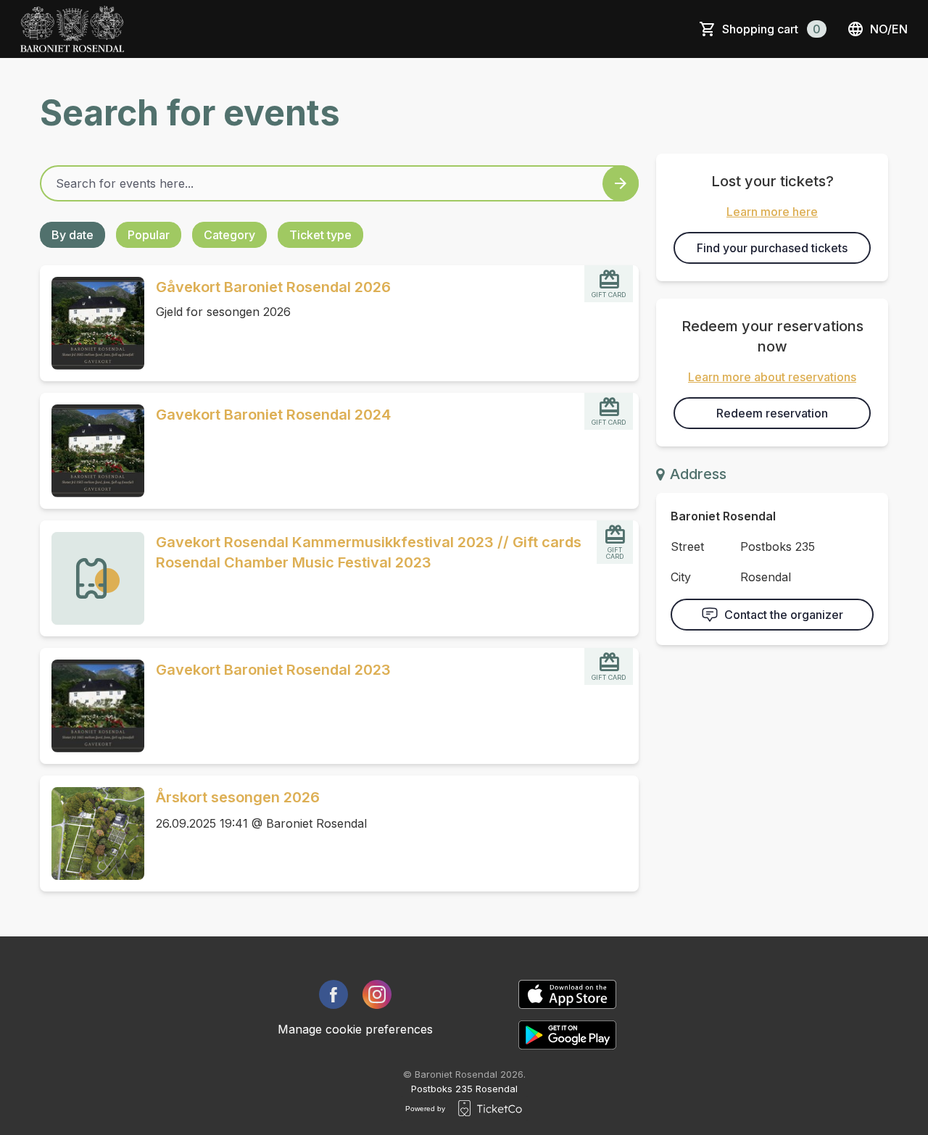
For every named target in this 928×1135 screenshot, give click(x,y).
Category (229, 235)
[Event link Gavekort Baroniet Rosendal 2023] (92, 706)
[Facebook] (333, 994)
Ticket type (320, 235)
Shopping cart (771, 29)
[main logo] (72, 29)
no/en (889, 29)
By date (72, 235)
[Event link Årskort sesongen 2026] (92, 833)
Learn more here (772, 211)
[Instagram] (377, 994)
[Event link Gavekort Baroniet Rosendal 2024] (92, 451)
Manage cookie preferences (355, 1029)
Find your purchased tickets (772, 248)
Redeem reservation (772, 413)
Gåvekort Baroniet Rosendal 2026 (273, 287)
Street (687, 546)
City (681, 577)
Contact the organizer (783, 614)
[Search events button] (620, 183)
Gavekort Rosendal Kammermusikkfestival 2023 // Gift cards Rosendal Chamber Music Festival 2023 (368, 552)
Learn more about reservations (772, 377)
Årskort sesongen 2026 (238, 797)
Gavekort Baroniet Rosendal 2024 (273, 414)
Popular (149, 235)
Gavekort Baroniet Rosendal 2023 (273, 669)
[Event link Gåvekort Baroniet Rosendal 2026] (92, 323)
